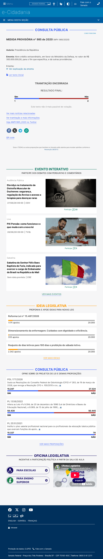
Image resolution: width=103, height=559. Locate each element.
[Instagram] (23, 510)
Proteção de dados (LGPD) (19, 549)
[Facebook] (10, 510)
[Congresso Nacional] (15, 516)
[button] (61, 3)
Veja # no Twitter (21, 122)
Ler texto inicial (16, 75)
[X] (16, 510)
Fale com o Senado (85, 4)
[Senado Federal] (39, 3)
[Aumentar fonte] (75, 4)
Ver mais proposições (51, 444)
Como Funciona (90, 33)
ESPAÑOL (22, 521)
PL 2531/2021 (14, 423)
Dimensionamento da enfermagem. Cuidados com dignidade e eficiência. (48, 330)
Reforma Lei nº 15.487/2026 (23, 316)
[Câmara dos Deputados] (10, 516)
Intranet (13, 528)
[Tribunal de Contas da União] (21, 516)
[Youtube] (30, 510)
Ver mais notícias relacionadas (20, 113)
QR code (10, 137)
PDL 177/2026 (15, 379)
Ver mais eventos (51, 294)
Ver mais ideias (51, 358)
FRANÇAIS (32, 521)
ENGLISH (12, 521)
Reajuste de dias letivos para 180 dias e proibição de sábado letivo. (44, 345)
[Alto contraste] (68, 4)
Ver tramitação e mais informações (23, 117)
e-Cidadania (16, 12)
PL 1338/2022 (15, 401)
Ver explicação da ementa (21, 69)
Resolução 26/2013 (51, 149)
